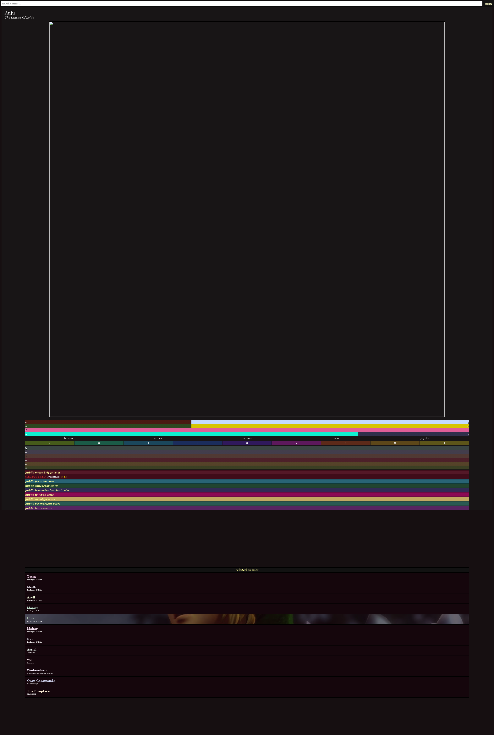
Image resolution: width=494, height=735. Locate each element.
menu (488, 3)
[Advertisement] (117, 540)
